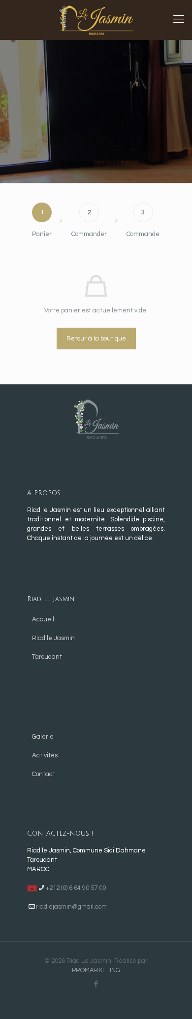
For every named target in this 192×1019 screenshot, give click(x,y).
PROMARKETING (96, 970)
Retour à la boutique (96, 338)
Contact (43, 774)
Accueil (43, 619)
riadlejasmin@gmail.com (71, 906)
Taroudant (47, 656)
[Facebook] (96, 984)
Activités (45, 755)
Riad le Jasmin (53, 638)
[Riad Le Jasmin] (96, 19)
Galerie (43, 736)
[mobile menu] (178, 19)
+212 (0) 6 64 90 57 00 (76, 887)
